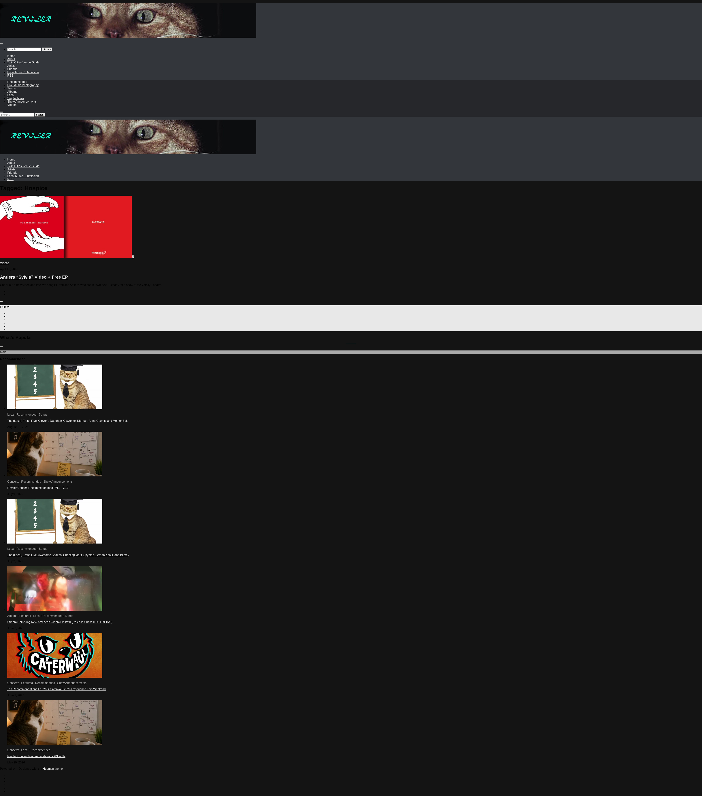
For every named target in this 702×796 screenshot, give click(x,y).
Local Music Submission (23, 72)
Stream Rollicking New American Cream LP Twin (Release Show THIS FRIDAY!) (59, 622)
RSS (10, 75)
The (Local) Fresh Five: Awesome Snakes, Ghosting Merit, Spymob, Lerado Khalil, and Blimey (68, 555)
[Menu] (1, 43)
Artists (11, 65)
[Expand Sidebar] (1, 301)
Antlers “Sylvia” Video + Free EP (34, 277)
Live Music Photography (23, 85)
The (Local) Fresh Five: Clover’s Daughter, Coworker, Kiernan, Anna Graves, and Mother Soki (67, 420)
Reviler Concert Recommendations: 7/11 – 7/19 (38, 487)
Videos (11, 104)
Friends (12, 69)
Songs (11, 88)
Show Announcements (22, 101)
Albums (12, 91)
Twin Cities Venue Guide (23, 62)
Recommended (17, 81)
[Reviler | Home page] (128, 36)
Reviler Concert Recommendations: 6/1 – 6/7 (36, 756)
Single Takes (15, 98)
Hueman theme (53, 768)
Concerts (13, 481)
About (11, 59)
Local (10, 95)
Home (11, 55)
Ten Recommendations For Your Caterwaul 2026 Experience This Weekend (56, 689)
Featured (25, 615)
